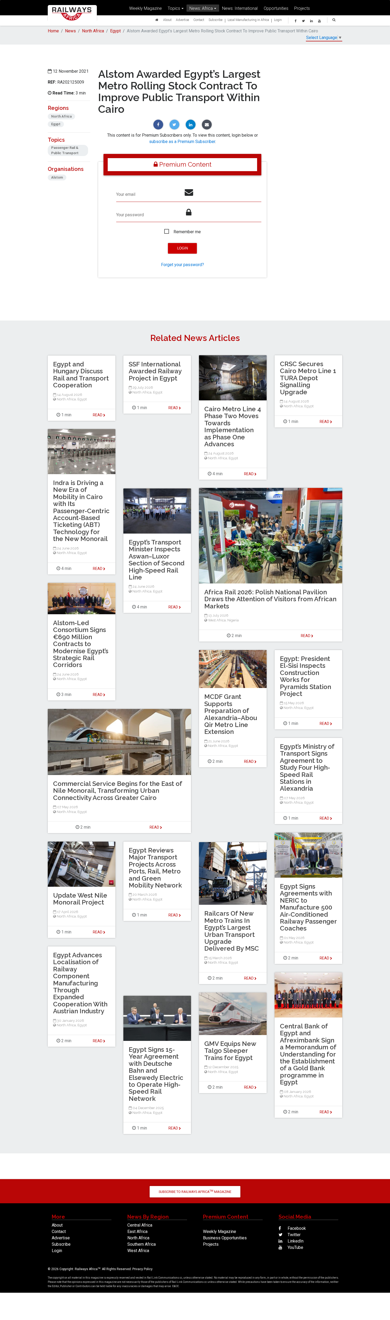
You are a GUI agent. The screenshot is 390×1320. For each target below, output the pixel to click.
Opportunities (276, 8)
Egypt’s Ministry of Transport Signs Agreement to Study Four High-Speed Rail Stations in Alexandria (307, 767)
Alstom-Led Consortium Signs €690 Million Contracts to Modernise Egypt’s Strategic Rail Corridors (80, 644)
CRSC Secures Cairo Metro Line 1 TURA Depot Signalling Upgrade (308, 378)
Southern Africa (141, 1244)
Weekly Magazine (145, 8)
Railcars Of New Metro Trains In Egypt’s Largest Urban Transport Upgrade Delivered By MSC (231, 931)
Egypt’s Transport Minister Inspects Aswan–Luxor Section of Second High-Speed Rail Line (156, 559)
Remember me (187, 231)
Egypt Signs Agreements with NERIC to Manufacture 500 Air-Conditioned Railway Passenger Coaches (308, 907)
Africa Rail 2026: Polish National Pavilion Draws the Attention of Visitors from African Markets (270, 599)
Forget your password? (182, 264)
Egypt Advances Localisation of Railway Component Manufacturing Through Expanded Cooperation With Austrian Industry (80, 983)
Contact (198, 20)
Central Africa (139, 1225)
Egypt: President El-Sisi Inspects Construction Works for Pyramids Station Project (305, 676)
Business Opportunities (225, 1237)
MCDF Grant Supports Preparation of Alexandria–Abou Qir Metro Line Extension (230, 714)
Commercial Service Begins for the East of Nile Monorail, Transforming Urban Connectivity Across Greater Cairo (117, 791)
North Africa (93, 30)
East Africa (137, 1231)
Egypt (115, 30)
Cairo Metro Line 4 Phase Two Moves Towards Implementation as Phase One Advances (232, 426)
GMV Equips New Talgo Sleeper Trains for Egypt (230, 1051)
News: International (240, 8)
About (167, 20)
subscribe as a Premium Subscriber (182, 141)
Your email (125, 194)
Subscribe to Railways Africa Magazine (195, 1191)
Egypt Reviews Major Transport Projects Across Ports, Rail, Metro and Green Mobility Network (155, 867)
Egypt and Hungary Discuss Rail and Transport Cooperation (81, 374)
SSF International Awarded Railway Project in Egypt (155, 371)
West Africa (217, 620)
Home (53, 30)
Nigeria (233, 620)
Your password (130, 214)
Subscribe (216, 20)
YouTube (295, 1247)
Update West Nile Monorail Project (80, 898)
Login (278, 20)
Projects (302, 8)
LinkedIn (295, 1241)
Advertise (182, 20)
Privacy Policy (142, 1269)
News (70, 30)
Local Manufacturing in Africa (248, 20)
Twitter (294, 1234)
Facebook (296, 1228)
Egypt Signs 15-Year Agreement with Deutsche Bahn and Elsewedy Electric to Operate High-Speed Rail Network (156, 1074)
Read (249, 474)
